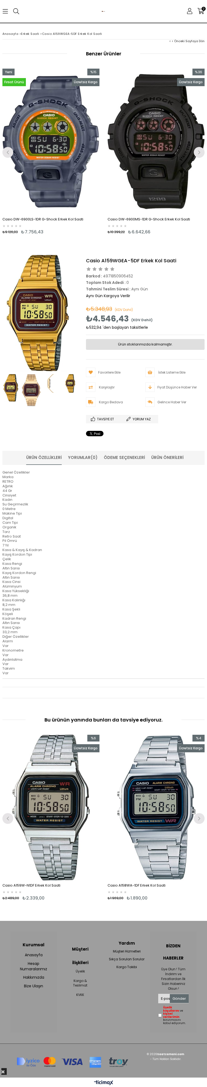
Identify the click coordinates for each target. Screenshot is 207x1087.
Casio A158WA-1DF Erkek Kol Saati (136, 885)
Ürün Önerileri (167, 457)
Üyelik (80, 971)
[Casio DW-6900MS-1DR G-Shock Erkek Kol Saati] (156, 141)
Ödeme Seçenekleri (124, 457)
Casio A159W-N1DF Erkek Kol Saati (31, 885)
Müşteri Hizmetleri (127, 951)
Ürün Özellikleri (44, 457)
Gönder (179, 998)
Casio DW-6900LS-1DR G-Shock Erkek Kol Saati (42, 219)
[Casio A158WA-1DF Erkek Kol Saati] (156, 808)
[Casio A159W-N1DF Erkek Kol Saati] (50, 808)
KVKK (80, 995)
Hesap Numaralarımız (33, 966)
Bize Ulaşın (33, 986)
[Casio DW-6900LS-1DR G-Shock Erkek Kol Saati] (50, 141)
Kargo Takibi (126, 967)
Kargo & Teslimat (80, 983)
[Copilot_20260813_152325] (72, 1060)
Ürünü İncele (75, 151)
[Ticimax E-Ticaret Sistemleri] (103, 1083)
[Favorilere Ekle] (51, 151)
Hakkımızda (33, 977)
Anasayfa (34, 955)
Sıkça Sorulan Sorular (126, 959)
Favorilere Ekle (51, 818)
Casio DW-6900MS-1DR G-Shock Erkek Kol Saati (149, 219)
